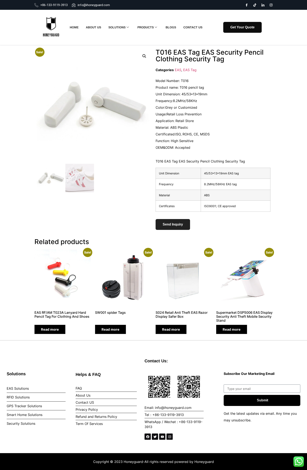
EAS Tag (190, 70)
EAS (178, 70)
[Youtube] (162, 436)
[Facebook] (246, 4)
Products (145, 27)
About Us (93, 27)
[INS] (271, 4)
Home (74, 27)
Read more (50, 329)
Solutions (117, 27)
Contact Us (192, 27)
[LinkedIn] (262, 4)
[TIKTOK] (254, 4)
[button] (144, 56)
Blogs (171, 27)
